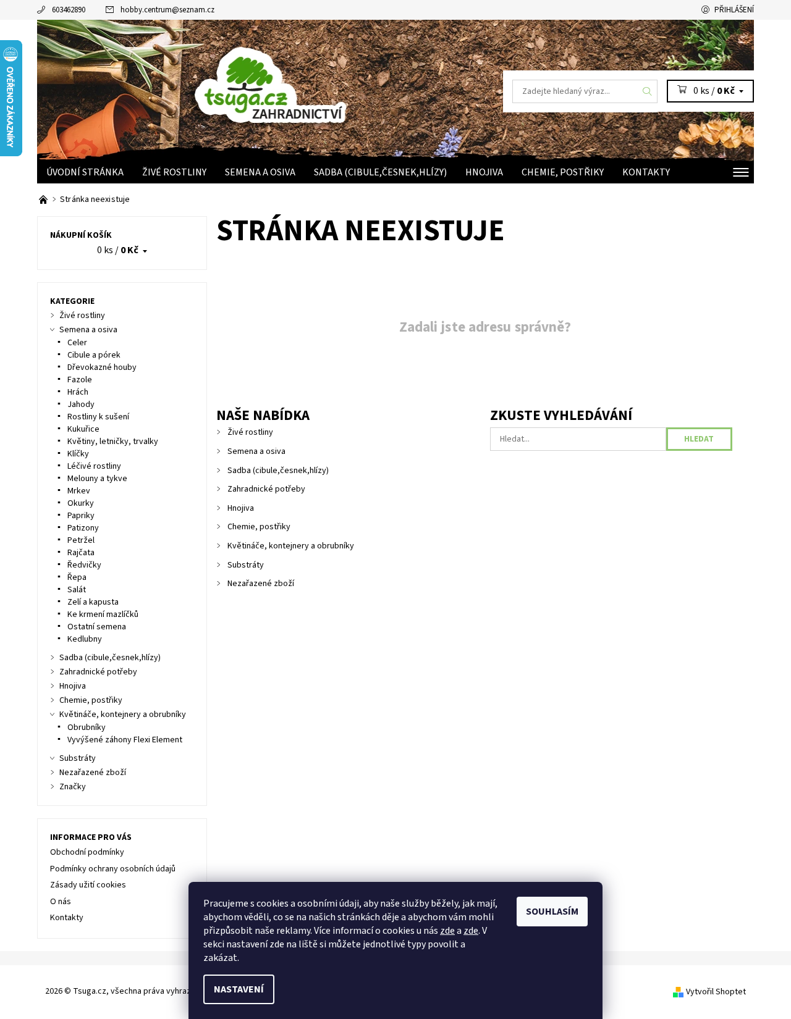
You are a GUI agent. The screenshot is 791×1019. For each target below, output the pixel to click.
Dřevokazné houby (102, 367)
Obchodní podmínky (87, 852)
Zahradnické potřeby (266, 489)
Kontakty (646, 172)
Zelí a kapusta (93, 602)
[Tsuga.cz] (309, 81)
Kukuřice (83, 429)
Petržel (81, 540)
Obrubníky (86, 727)
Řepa (77, 577)
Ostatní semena (96, 627)
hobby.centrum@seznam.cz (167, 9)
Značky (72, 787)
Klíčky (78, 454)
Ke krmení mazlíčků (102, 614)
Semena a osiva (260, 172)
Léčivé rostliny (94, 466)
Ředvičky (84, 565)
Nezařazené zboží (260, 583)
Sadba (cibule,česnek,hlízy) (380, 172)
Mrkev (78, 491)
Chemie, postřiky (563, 172)
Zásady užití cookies (88, 885)
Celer (77, 343)
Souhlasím (552, 911)
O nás (60, 901)
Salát (76, 590)
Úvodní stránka (85, 172)
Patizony (83, 528)
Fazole (79, 380)
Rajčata (81, 553)
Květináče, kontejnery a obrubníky (290, 546)
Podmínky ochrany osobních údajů (113, 869)
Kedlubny (84, 639)
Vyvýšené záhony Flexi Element (124, 740)
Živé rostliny (174, 172)
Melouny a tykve (97, 478)
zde (447, 930)
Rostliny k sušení (98, 417)
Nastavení (239, 989)
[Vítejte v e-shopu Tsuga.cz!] (44, 199)
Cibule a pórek (94, 355)
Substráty (245, 565)
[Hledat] (648, 91)
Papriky (81, 516)
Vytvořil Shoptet (716, 992)
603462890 (68, 9)
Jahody (81, 404)
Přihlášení (734, 9)
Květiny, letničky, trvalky (112, 441)
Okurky (80, 503)
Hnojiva (484, 172)
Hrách (77, 392)
